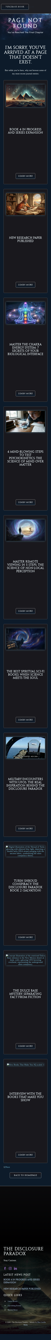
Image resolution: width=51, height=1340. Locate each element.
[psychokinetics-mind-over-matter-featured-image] (25, 412)
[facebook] (5, 1268)
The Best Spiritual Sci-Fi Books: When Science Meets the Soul (25, 675)
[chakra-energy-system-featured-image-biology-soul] (25, 303)
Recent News (13, 1310)
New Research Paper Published (25, 239)
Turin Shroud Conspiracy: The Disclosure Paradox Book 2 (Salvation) (25, 885)
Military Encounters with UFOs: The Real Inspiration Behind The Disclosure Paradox (25, 783)
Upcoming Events (14, 1306)
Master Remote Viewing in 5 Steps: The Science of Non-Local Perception (25, 566)
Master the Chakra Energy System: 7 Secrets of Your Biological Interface (25, 349)
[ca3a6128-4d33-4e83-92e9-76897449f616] (25, 194)
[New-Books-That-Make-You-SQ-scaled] (25, 1064)
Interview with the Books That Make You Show (25, 1097)
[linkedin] (15, 1268)
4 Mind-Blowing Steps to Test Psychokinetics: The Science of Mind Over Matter (25, 458)
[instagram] (10, 1268)
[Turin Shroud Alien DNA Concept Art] (25, 847)
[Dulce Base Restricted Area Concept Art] (25, 955)
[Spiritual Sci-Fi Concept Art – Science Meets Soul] (25, 629)
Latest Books (12, 1301)
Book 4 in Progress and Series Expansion (25, 131)
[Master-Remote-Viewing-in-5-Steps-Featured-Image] (25, 520)
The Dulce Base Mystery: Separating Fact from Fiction (25, 994)
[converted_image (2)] (25, 85)
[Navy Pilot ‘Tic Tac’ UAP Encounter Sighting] (25, 738)
